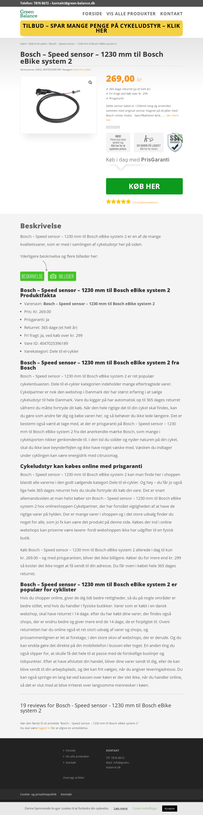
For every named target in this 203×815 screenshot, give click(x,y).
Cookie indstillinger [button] (144, 808)
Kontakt (171, 14)
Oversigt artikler (73, 777)
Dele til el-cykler (38, 43)
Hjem (23, 43)
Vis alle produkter (131, 14)
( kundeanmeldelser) (145, 202)
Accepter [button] (170, 808)
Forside (92, 14)
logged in (44, 728)
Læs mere (121, 808)
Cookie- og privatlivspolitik (38, 794)
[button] (90, 82)
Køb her (144, 186)
